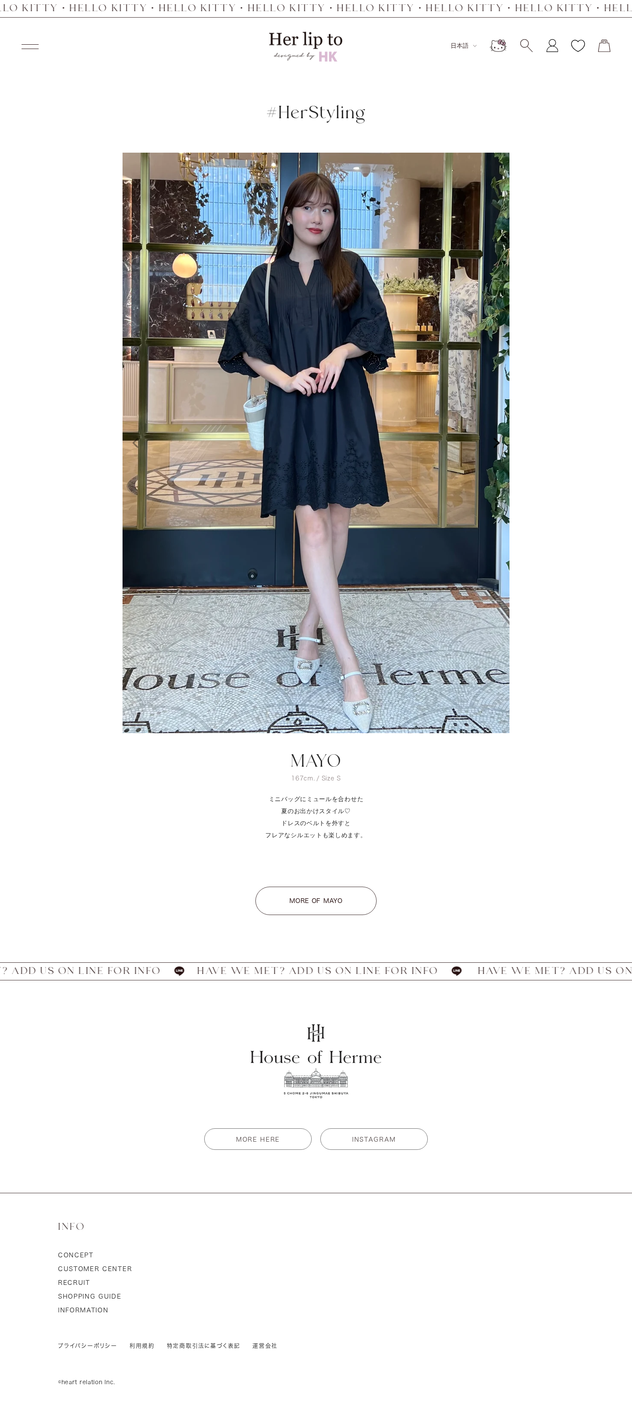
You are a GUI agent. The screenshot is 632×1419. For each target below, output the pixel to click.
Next (496, 443)
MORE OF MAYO (315, 901)
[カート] (604, 46)
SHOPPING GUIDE (90, 1296)
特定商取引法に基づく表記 (204, 1345)
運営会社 (265, 1345)
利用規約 (142, 1345)
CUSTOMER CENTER (95, 1269)
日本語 (460, 45)
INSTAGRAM (374, 1139)
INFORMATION (83, 1310)
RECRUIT (74, 1283)
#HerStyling (316, 113)
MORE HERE (258, 1139)
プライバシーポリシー (87, 1345)
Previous (135, 443)
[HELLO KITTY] (498, 45)
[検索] (526, 45)
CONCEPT (76, 1255)
